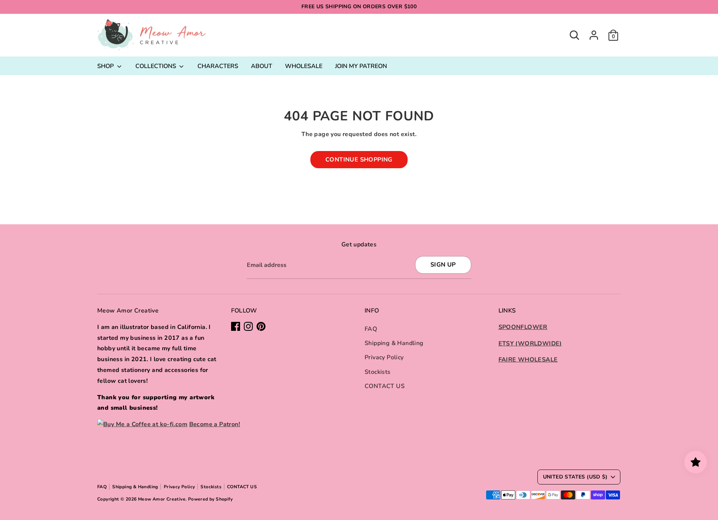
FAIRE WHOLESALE (528, 360)
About (261, 66)
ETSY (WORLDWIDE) (530, 343)
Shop (106, 66)
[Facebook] (235, 326)
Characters (217, 66)
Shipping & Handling (394, 343)
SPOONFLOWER (522, 327)
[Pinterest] (261, 326)
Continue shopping (359, 160)
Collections (156, 66)
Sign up (443, 265)
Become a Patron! (214, 424)
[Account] (593, 35)
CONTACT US (385, 386)
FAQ (371, 329)
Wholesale (303, 66)
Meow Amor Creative (161, 499)
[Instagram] (248, 326)
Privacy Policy (384, 357)
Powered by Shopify (210, 499)
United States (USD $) (575, 476)
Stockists (378, 372)
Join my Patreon (361, 66)
